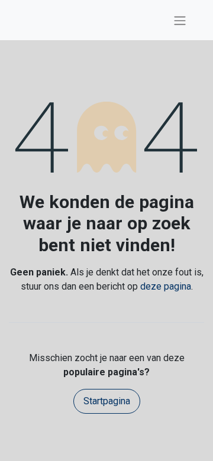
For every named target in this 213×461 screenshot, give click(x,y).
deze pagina (165, 286)
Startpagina (106, 401)
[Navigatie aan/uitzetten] (180, 20)
